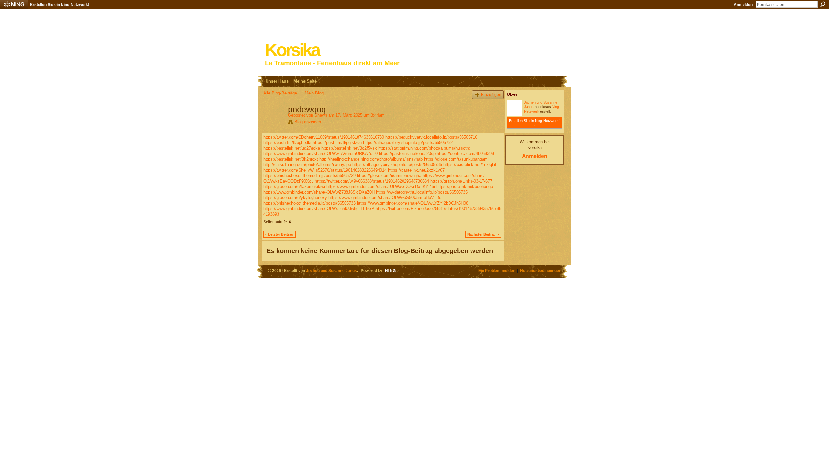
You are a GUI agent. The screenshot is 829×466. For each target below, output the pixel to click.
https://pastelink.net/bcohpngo (464, 186)
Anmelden (743, 4)
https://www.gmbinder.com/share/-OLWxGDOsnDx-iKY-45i (380, 186)
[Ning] (14, 4)
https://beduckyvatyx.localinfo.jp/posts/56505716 (431, 137)
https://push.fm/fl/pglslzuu (337, 142)
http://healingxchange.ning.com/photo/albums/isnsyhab (371, 159)
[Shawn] (273, 123)
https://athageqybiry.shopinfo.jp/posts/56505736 (397, 164)
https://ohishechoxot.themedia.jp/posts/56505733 (309, 203)
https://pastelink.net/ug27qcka (291, 148)
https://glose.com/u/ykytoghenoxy (295, 197)
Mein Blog (314, 93)
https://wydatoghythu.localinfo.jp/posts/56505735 (422, 192)
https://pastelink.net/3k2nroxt (290, 159)
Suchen (822, 4)
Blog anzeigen (307, 121)
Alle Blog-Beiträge (280, 93)
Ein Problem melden (496, 270)
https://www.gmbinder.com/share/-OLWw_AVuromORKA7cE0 (320, 153)
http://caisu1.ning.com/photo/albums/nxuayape (307, 164)
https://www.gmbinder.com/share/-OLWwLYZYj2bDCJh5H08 (412, 203)
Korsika (292, 50)
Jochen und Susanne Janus (331, 270)
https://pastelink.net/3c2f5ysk (349, 148)
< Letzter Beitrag (279, 234)
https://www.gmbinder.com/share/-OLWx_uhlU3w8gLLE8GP (318, 208)
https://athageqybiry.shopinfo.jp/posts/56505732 (408, 142)
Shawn (320, 115)
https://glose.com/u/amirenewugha (389, 175)
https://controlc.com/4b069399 (465, 153)
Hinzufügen (491, 95)
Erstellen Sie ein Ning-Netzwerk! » (534, 123)
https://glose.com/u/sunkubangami (456, 159)
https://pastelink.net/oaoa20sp (407, 153)
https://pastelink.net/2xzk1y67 (416, 170)
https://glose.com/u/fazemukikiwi (294, 186)
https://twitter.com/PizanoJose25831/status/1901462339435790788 (438, 208)
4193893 (271, 214)
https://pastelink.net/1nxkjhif (469, 164)
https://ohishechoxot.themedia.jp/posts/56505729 (309, 175)
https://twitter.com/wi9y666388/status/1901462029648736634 (372, 181)
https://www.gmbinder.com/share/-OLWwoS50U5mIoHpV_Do (384, 197)
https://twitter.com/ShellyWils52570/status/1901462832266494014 (325, 170)
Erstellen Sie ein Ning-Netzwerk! (59, 4)
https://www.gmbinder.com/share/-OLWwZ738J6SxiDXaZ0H (319, 192)
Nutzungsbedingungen (540, 270)
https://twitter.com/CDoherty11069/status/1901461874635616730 (323, 137)
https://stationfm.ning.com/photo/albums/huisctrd (424, 148)
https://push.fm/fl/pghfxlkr (287, 142)
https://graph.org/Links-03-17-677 (461, 181)
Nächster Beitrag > (483, 234)
